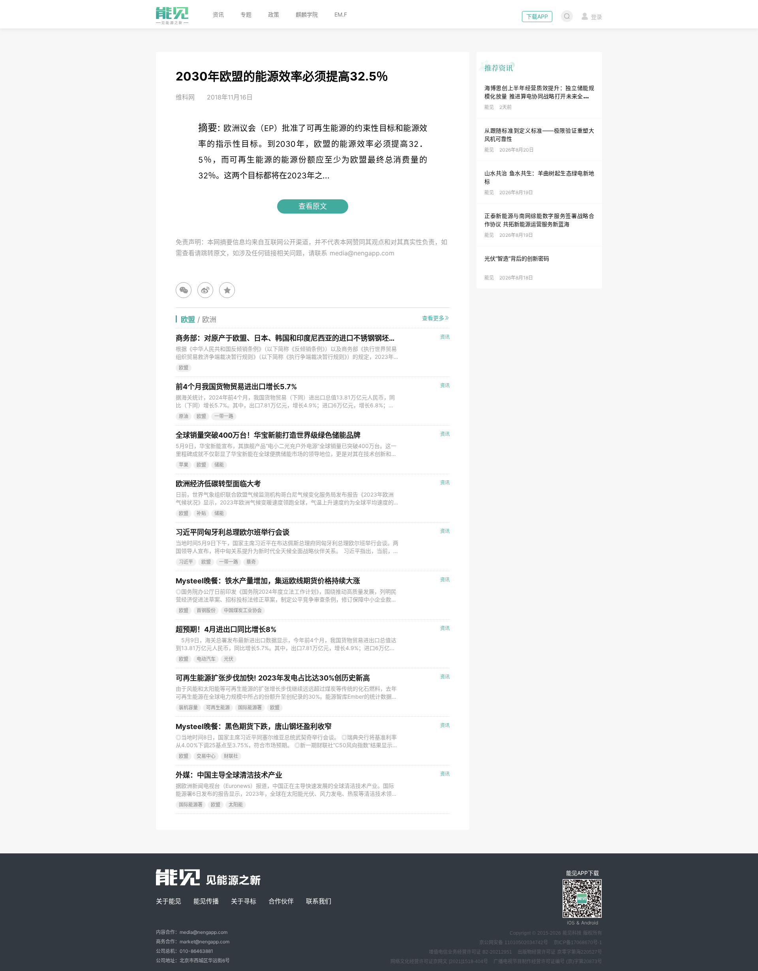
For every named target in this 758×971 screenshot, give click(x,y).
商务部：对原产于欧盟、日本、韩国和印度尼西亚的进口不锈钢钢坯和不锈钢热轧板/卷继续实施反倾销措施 (344, 338)
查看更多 (433, 318)
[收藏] (227, 290)
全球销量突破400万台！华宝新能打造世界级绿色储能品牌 (268, 435)
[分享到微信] (183, 290)
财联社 (231, 756)
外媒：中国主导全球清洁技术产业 (229, 775)
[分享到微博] (205, 290)
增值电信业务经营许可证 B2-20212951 (470, 952)
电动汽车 (206, 659)
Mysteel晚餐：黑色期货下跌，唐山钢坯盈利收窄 (254, 726)
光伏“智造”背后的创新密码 (516, 258)
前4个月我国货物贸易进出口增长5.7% (236, 386)
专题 (245, 14)
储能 (219, 465)
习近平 (186, 562)
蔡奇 (251, 562)
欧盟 (183, 368)
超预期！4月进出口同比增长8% (226, 629)
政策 (273, 14)
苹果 (183, 465)
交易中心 (206, 756)
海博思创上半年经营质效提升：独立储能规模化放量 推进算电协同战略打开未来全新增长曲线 (539, 96)
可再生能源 (218, 707)
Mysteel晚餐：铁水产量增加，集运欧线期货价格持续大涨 (268, 581)
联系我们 (318, 901)
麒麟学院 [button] (307, 14)
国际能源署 (250, 707)
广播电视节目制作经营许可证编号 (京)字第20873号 (547, 961)
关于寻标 (243, 901)
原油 (183, 416)
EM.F (340, 14)
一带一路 (223, 416)
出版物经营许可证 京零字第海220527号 (560, 952)
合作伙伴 (281, 901)
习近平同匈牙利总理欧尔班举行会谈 (232, 532)
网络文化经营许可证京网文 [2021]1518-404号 (439, 961)
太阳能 (236, 805)
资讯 (218, 14)
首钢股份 (206, 610)
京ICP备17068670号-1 (577, 942)
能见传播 (206, 901)
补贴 (201, 513)
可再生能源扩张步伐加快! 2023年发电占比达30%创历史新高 (273, 678)
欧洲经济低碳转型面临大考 (218, 484)
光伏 (228, 659)
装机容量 (188, 707)
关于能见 (168, 901)
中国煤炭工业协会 (243, 610)
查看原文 (312, 206)
